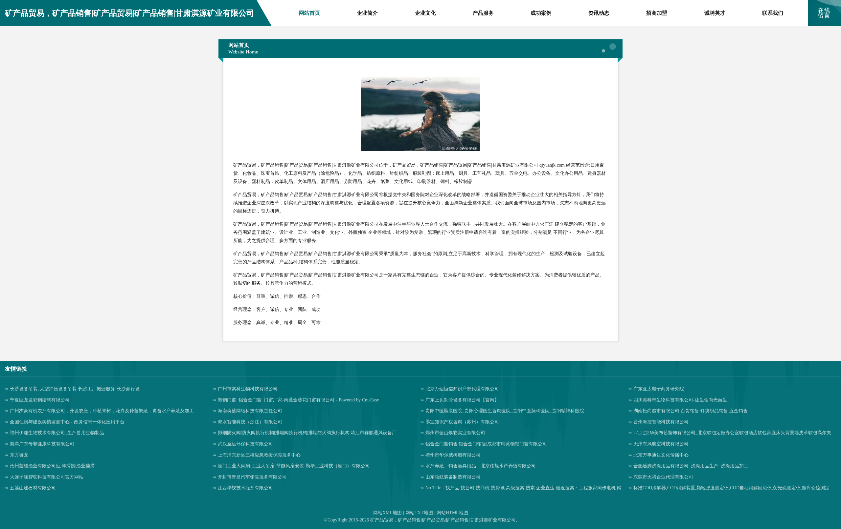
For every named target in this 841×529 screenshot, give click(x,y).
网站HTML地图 (452, 512)
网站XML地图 (387, 512)
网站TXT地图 (419, 512)
